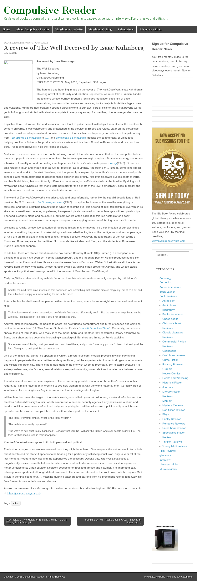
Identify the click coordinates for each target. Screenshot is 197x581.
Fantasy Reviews (172, 364)
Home (6, 29)
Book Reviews (11, 42)
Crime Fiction (170, 359)
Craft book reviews (173, 355)
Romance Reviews (173, 423)
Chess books (170, 318)
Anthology (165, 278)
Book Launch (167, 291)
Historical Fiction (172, 382)
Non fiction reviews (173, 409)
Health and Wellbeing (175, 377)
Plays (165, 414)
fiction (16, 503)
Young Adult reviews (174, 446)
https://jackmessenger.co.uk (24, 493)
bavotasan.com (185, 576)
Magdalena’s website (69, 29)
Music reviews (168, 468)
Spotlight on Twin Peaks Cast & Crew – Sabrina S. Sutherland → (113, 521)
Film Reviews (167, 450)
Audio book (169, 305)
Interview (164, 459)
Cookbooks (169, 350)
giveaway (165, 455)
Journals (167, 387)
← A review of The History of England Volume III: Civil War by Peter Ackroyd (36, 521)
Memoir (167, 400)
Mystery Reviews (172, 405)
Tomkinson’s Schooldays (71, 137)
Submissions (126, 29)
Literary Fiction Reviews (34, 42)
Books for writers (172, 314)
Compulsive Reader (50, 10)
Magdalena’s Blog (100, 29)
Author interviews (169, 287)
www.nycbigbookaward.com (168, 240)
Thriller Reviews (172, 441)
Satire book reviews (174, 427)
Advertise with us (150, 29)
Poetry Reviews (171, 418)
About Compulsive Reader (32, 29)
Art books (165, 282)
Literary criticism (169, 464)
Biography (168, 309)
